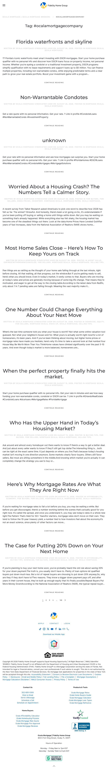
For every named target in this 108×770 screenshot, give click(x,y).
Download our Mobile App (53, 634)
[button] (4, 5)
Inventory (37, 201)
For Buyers (92, 199)
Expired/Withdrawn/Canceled (20, 262)
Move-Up (53, 324)
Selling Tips (97, 262)
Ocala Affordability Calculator (28, 716)
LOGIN (67, 623)
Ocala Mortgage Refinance (80, 703)
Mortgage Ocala (95, 48)
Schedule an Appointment (27, 703)
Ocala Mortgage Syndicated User (34, 48)
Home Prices (24, 201)
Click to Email (27, 695)
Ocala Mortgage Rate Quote (27, 721)
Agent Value (94, 260)
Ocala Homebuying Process (27, 718)
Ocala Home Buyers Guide (80, 695)
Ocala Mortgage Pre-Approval (28, 723)
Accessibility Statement (41, 674)
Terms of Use (73, 679)
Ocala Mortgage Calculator (80, 698)
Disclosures (15, 677)
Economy (11, 499)
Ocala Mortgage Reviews (28, 726)
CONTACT (54, 623)
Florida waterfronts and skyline (54, 42)
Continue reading (54, 82)
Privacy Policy (59, 679)
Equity (100, 322)
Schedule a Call (27, 700)
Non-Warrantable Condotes (54, 97)
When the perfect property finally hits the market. (54, 374)
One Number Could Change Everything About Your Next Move (54, 312)
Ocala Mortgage (54, 50)
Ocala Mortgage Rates (80, 693)
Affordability (94, 497)
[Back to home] (54, 5)
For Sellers (44, 262)
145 (61, 600)
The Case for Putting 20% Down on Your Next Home (54, 548)
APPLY (41, 623)
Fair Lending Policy (51, 677)
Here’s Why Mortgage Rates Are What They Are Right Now (54, 487)
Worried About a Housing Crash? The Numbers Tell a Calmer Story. (54, 189)
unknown (54, 140)
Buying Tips (92, 435)
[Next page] (65, 600)
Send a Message (28, 698)
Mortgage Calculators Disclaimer (16, 679)
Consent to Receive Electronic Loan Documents (72, 674)
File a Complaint (68, 677)
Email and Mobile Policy (31, 677)
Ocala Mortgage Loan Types (80, 700)
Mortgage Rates (72, 201)
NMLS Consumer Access (41, 679)
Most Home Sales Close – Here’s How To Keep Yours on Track (54, 251)
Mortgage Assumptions (86, 677)
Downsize (90, 322)
